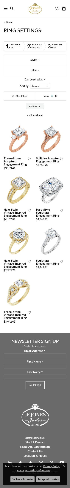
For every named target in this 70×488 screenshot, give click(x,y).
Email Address (34, 350)
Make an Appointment (35, 446)
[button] (12, 8)
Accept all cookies (48, 479)
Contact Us (35, 451)
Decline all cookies (22, 479)
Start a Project (35, 442)
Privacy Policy (51, 466)
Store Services (35, 437)
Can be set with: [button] (34, 79)
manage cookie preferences (33, 470)
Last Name (35, 372)
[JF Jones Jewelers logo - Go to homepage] (35, 8)
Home (9, 22)
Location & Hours (35, 455)
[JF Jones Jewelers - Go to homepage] (35, 414)
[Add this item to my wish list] (29, 159)
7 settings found (35, 115)
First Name (35, 361)
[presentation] (30, 140)
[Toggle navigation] (4, 8)
